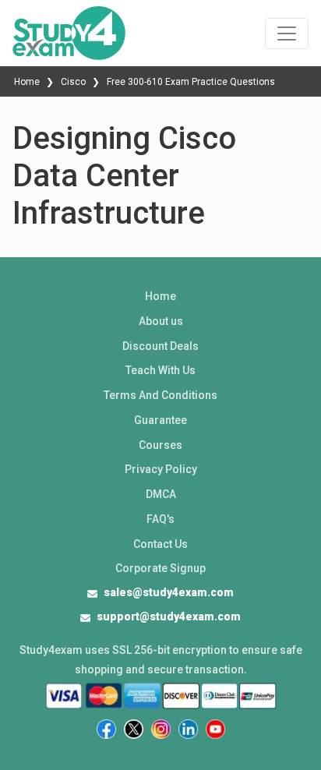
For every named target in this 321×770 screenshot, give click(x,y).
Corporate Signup (160, 568)
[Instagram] (161, 729)
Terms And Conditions (160, 395)
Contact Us (160, 544)
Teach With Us (160, 370)
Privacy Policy (161, 469)
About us (161, 321)
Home (28, 81)
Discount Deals (160, 346)
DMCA (161, 494)
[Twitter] (133, 729)
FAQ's (160, 519)
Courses (160, 445)
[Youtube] (215, 729)
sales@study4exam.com (169, 592)
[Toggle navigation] (287, 33)
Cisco (73, 81)
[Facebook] (106, 729)
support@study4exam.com (169, 616)
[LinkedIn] (188, 729)
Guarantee (160, 420)
